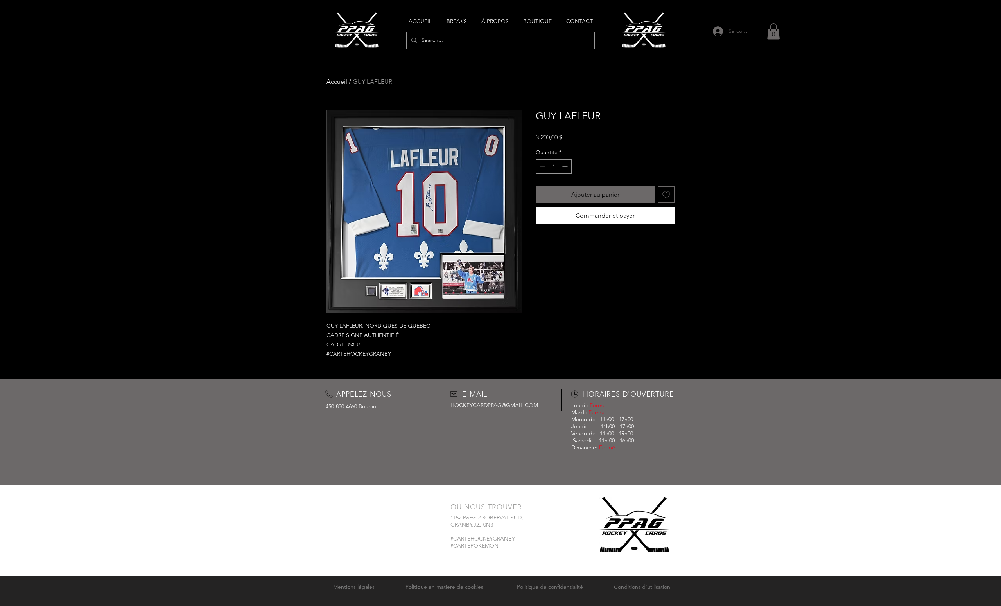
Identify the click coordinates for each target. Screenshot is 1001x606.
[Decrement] (542, 166)
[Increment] (565, 166)
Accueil (336, 81)
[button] (773, 31)
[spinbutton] (554, 166)
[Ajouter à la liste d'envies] (666, 194)
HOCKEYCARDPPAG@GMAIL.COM (494, 405)
